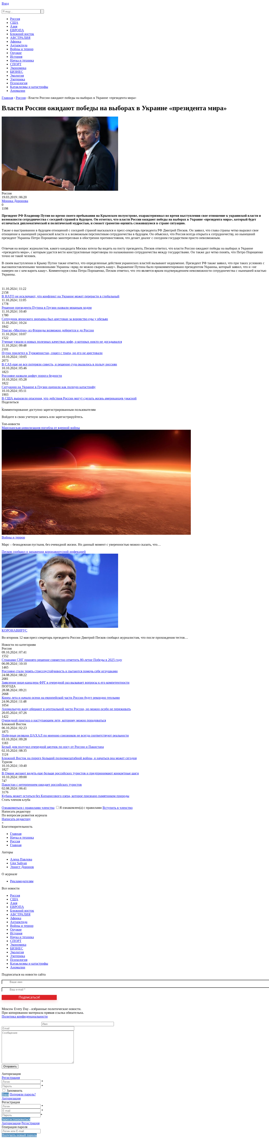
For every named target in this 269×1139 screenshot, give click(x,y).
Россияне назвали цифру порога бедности (32, 375)
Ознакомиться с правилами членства (28, 807)
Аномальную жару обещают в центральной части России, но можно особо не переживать (66, 709)
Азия (13, 26)
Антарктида (18, 45)
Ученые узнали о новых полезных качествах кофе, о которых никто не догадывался (62, 341)
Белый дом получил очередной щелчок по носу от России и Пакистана (53, 747)
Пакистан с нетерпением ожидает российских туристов (42, 784)
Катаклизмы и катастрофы (29, 87)
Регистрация (11, 1077)
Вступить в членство (118, 807)
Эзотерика (17, 79)
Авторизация (11, 1098)
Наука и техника (22, 60)
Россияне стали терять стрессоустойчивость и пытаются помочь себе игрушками (60, 671)
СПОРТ (15, 64)
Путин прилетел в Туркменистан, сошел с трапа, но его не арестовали (52, 353)
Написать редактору (16, 819)
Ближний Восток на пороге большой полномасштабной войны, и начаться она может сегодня (69, 758)
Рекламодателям (21, 881)
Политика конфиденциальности (25, 1016)
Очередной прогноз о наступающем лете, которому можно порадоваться (54, 720)
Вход (5, 3)
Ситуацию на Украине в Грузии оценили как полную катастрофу (49, 387)
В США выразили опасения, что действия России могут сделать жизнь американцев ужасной (69, 398)
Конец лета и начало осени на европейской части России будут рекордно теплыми (61, 697)
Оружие (16, 53)
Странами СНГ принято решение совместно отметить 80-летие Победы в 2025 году (62, 660)
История (16, 56)
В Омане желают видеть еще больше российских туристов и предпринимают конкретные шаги (70, 773)
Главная (15, 834)
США (14, 22)
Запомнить (14, 1090)
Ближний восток (22, 34)
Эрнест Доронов (22, 867)
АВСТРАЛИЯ (20, 37)
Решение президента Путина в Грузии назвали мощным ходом (47, 307)
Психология (18, 83)
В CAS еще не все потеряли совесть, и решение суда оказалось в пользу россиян (59, 364)
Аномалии (17, 90)
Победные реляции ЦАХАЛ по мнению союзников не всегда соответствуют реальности (65, 735)
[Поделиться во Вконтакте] (2, 406)
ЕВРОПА (17, 30)
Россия (15, 19)
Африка (15, 41)
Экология (17, 75)
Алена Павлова (21, 859)
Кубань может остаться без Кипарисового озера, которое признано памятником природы (65, 796)
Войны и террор (21, 49)
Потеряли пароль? (23, 1094)
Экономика (18, 68)
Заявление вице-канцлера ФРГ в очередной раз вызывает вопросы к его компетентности (65, 682)
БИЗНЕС (16, 72)
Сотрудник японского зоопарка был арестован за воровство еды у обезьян (55, 319)
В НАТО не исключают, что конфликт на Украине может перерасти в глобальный (60, 296)
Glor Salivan (18, 863)
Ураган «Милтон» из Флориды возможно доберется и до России (48, 330)
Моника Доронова (15, 201)
